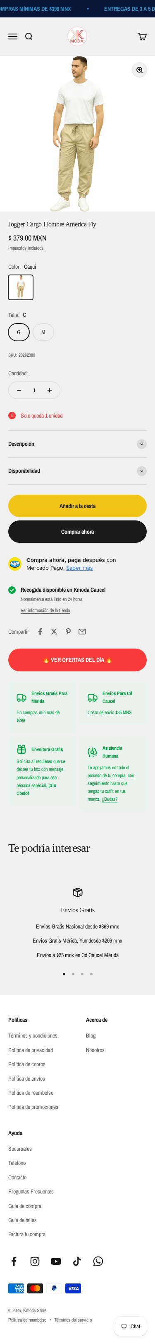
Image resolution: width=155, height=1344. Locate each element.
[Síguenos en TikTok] (77, 1261)
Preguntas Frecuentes (31, 1191)
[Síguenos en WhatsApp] (98, 1261)
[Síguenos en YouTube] (56, 1261)
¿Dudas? (109, 799)
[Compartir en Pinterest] (68, 632)
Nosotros (95, 1050)
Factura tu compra (26, 1234)
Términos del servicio (73, 1320)
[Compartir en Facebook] (40, 632)
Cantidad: (18, 373)
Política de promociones (33, 1107)
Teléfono (17, 1163)
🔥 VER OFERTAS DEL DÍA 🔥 (77, 659)
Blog (90, 1035)
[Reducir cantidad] (19, 390)
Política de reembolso (30, 1092)
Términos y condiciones (32, 1035)
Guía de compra (24, 1206)
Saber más (79, 568)
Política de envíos (26, 1078)
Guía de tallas (22, 1220)
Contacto (17, 1177)
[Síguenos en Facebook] (13, 1261)
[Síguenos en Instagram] (35, 1261)
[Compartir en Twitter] (54, 632)
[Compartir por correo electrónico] (82, 632)
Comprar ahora (77, 531)
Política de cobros (26, 1064)
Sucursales (20, 1148)
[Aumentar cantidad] (49, 390)
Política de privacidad (30, 1050)
